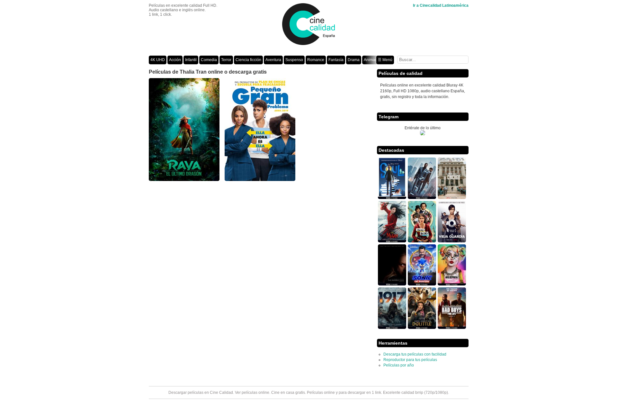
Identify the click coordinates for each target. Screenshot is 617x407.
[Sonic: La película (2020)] (422, 284)
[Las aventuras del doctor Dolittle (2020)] (422, 327)
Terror (226, 60)
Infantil (191, 60)
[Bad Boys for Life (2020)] (452, 327)
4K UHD (157, 60)
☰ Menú (385, 60)
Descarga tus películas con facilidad (414, 354)
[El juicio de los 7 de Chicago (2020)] (452, 197)
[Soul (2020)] (392, 197)
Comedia (209, 60)
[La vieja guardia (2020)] (452, 241)
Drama (354, 60)
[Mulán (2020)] (392, 241)
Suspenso (294, 60)
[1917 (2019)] (392, 327)
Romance (315, 60)
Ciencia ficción (248, 60)
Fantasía (336, 60)
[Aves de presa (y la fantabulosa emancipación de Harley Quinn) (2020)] (452, 284)
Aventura (273, 60)
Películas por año (398, 365)
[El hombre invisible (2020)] (392, 284)
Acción (175, 60)
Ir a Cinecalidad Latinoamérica (441, 5)
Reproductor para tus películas (410, 359)
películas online (255, 392)
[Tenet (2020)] (422, 197)
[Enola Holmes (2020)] (422, 241)
